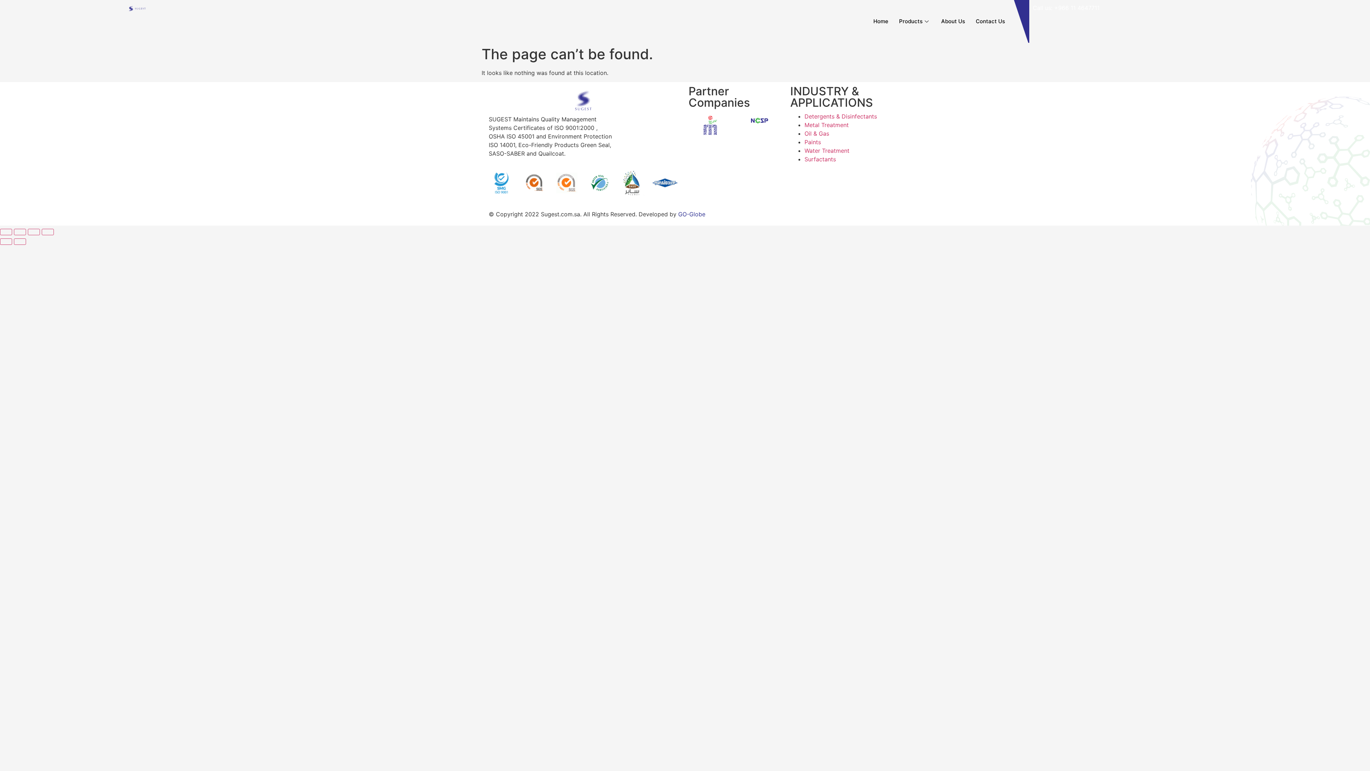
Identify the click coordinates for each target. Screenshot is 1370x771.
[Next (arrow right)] (20, 241)
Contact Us (990, 21)
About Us (953, 21)
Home (880, 21)
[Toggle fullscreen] (34, 232)
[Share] (20, 232)
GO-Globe (691, 214)
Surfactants (820, 159)
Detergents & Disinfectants (841, 116)
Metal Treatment (827, 124)
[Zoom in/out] (48, 232)
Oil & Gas (817, 133)
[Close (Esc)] (6, 232)
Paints (813, 142)
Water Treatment (827, 150)
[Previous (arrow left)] (6, 241)
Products (911, 21)
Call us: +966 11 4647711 (1066, 7)
